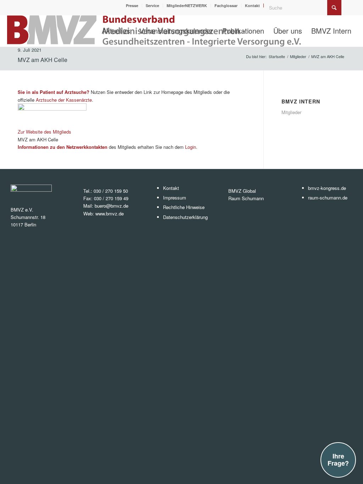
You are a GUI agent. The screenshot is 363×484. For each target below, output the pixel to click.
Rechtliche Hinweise (184, 207)
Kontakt (252, 5)
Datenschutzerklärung (185, 217)
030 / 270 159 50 (111, 190)
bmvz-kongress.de (327, 188)
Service (152, 5)
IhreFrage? (338, 459)
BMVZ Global (242, 190)
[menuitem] (132, 5)
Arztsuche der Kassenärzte (64, 99)
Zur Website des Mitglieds (44, 131)
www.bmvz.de (109, 213)
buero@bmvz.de (111, 205)
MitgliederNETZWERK (187, 5)
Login (190, 146)
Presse (132, 5)
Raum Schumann (246, 198)
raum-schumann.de (327, 197)
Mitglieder (291, 112)
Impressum (174, 197)
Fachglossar (226, 5)
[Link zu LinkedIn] (350, 5)
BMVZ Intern (300, 101)
